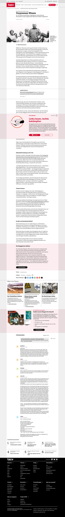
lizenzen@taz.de (14, 510)
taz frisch (22, 486)
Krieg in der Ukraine (24, 468)
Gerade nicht (53, 115)
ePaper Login (22, 502)
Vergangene (35, 489)
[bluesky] (54, 459)
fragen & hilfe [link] (20, 1)
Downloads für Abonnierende (25, 504)
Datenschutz (39, 510)
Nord (8, 475)
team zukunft (22, 484)
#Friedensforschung (23, 272)
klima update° (10, 488)
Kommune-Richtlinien (48, 508)
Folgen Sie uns (48, 459)
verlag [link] (8, 1)
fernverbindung (10, 486)
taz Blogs (48, 485)
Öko (12, 8)
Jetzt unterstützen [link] (21, 267)
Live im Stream (36, 488)
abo (47, 465)
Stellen (34, 470)
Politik (8, 465)
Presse (34, 471)
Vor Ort (34, 486)
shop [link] (17, 1)
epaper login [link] (55, 1)
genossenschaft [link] (49, 1)
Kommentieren (23, 275)
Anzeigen (9, 504)
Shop (8, 503)
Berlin (8, 473)
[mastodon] (52, 459)
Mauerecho (9, 489)
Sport (8, 471)
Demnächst (35, 484)
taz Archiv (48, 490)
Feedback (22, 499)
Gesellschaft (9, 468)
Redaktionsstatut (40, 508)
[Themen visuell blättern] (47, 5)
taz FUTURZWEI (49, 486)
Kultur (8, 470)
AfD (21, 476)
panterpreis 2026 (49, 473)
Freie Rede (9, 491)
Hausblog (35, 467)
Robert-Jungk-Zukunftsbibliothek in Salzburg (38, 201)
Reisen (8, 499)
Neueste (44, 335)
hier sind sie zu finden (28, 341)
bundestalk (9, 484)
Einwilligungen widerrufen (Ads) (39, 512)
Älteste (48, 335)
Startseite (9, 8)
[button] (57, 5)
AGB (48, 510)
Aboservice (22, 501)
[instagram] (57, 459)
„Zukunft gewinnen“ (30, 92)
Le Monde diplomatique (50, 488)
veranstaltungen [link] (12, 1)
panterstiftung (49, 471)
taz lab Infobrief (23, 489)
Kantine (8, 501)
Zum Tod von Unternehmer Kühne (25, 471)
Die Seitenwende (36, 468)
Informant (35, 510)
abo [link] (45, 1)
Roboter (21, 467)
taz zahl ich (48, 468)
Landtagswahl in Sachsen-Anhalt (25, 474)
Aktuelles (35, 465)
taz (10, 459)
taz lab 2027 (35, 491)
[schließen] (57, 115)
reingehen (9, 493)
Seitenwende (51, 510)
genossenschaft (49, 467)
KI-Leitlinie (55, 508)
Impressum (45, 510)
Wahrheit (9, 476)
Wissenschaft (16, 8)
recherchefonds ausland (50, 470)
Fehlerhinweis (28, 275)
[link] (18, 5)
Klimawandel (22, 465)
